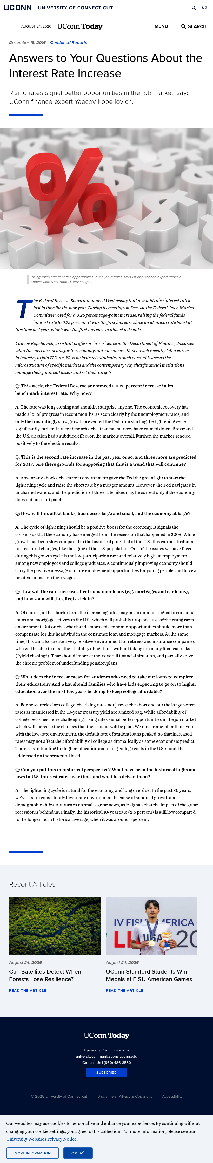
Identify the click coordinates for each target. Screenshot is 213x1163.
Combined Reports (68, 42)
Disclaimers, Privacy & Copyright (124, 1096)
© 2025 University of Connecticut (59, 1096)
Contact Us (91, 1062)
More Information (33, 1153)
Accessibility (172, 1096)
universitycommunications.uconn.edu (106, 1056)
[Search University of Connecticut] (194, 8)
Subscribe (106, 1072)
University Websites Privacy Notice (41, 1139)
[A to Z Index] (204, 8)
